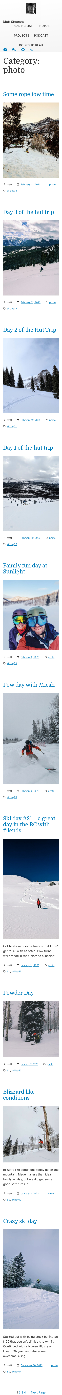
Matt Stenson (13, 21)
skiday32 (12, 308)
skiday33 (12, 190)
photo (52, 184)
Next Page (38, 1392)
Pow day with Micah (29, 685)
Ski (8, 971)
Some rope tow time (28, 94)
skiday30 (12, 544)
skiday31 (12, 426)
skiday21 (16, 971)
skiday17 (16, 1371)
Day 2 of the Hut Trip (29, 330)
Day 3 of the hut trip (28, 212)
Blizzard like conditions (19, 1095)
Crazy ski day (20, 1221)
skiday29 (12, 663)
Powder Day (18, 993)
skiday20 (16, 1070)
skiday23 (12, 797)
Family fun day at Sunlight (25, 569)
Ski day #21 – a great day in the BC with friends (29, 825)
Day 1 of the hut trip (28, 448)
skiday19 (16, 1199)
